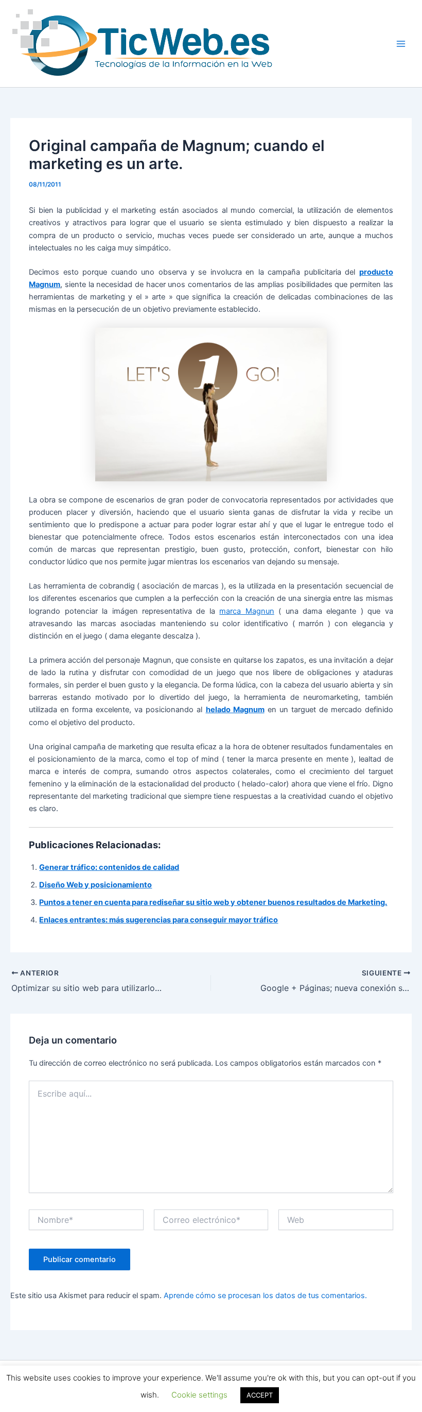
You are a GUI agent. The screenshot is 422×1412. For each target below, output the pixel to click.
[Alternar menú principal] (401, 44)
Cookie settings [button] (199, 1395)
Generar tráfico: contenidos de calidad (109, 867)
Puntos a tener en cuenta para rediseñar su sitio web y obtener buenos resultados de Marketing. (213, 902)
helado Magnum (235, 709)
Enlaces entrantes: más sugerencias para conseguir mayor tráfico (158, 919)
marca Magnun (246, 611)
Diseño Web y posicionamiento (95, 884)
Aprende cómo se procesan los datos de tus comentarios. (265, 1295)
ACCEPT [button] (260, 1395)
